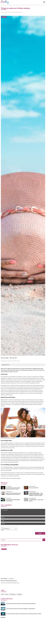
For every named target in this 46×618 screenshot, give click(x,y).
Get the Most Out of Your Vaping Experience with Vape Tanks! (13, 488)
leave (2, 594)
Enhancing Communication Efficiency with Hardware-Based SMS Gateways (21, 603)
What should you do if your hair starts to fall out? (11, 580)
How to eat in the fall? (33, 487)
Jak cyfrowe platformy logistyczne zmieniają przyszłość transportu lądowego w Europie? (23, 613)
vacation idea (12, 594)
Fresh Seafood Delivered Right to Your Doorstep (13, 500)
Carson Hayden (5, 357)
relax (7, 594)
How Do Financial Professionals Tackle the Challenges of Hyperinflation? (20, 608)
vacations (19, 594)
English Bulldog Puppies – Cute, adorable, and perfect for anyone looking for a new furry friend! (36, 494)
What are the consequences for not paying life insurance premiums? (13, 494)
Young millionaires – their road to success (36, 500)
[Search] (43, 539)
